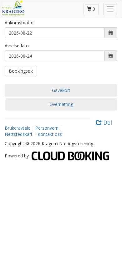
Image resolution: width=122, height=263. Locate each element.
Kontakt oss (50, 134)
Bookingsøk (21, 71)
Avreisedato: (17, 46)
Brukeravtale (17, 128)
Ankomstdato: (19, 23)
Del (107, 122)
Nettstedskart (19, 134)
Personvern (46, 128)
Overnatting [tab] (61, 104)
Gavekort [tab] (61, 90)
